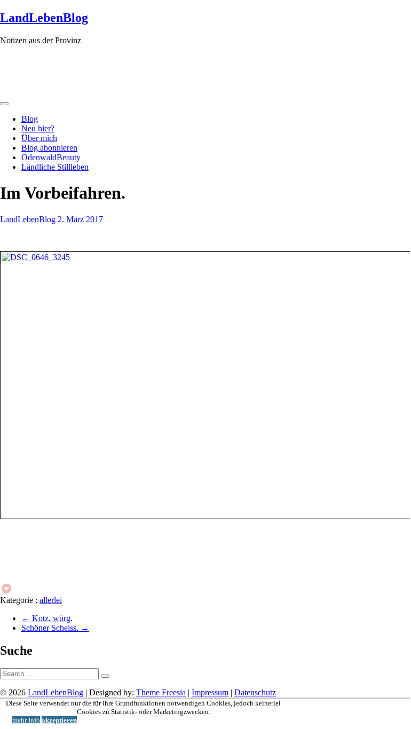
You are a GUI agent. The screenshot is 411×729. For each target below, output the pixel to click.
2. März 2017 (80, 219)
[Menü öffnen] (4, 103)
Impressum (210, 692)
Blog (29, 118)
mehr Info (26, 720)
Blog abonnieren (49, 147)
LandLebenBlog (44, 18)
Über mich (39, 138)
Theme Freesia (161, 692)
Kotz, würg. (47, 618)
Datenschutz (255, 692)
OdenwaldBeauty (51, 157)
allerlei (50, 600)
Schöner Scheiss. (55, 627)
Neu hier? (37, 128)
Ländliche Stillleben (55, 166)
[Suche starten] (105, 676)
